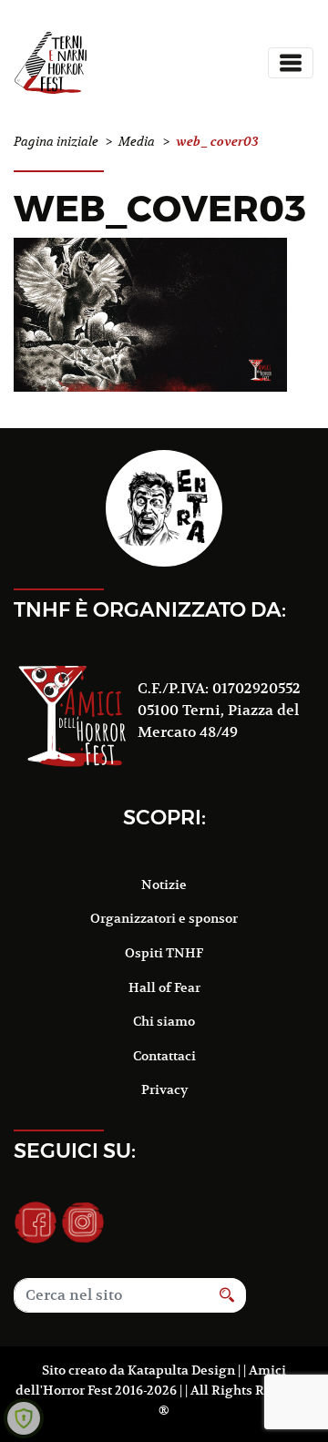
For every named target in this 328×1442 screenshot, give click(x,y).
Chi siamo (164, 1021)
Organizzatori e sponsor (164, 918)
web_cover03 (160, 208)
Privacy (164, 1089)
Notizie (164, 884)
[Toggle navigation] (290, 62)
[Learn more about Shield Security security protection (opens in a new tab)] (24, 1418)
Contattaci (164, 1056)
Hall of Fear (164, 987)
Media (136, 141)
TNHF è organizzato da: (150, 609)
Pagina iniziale (56, 141)
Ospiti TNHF (164, 953)
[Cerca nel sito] (227, 1295)
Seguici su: (75, 1150)
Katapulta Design (181, 1370)
